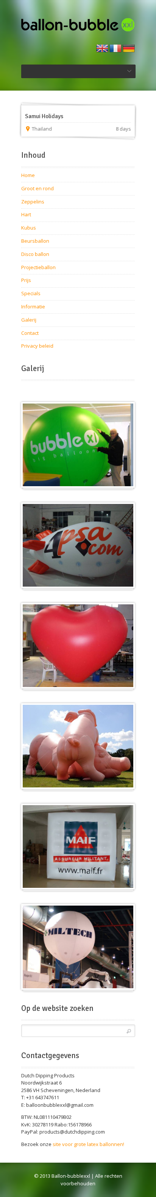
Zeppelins (32, 201)
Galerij (28, 319)
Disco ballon (35, 254)
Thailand (42, 128)
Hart (26, 214)
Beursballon (35, 240)
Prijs (26, 280)
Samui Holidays (44, 116)
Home (28, 175)
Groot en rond (37, 188)
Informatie (33, 306)
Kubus (28, 227)
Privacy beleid (37, 345)
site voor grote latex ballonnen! (88, 1144)
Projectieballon (38, 267)
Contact (30, 333)
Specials (31, 293)
